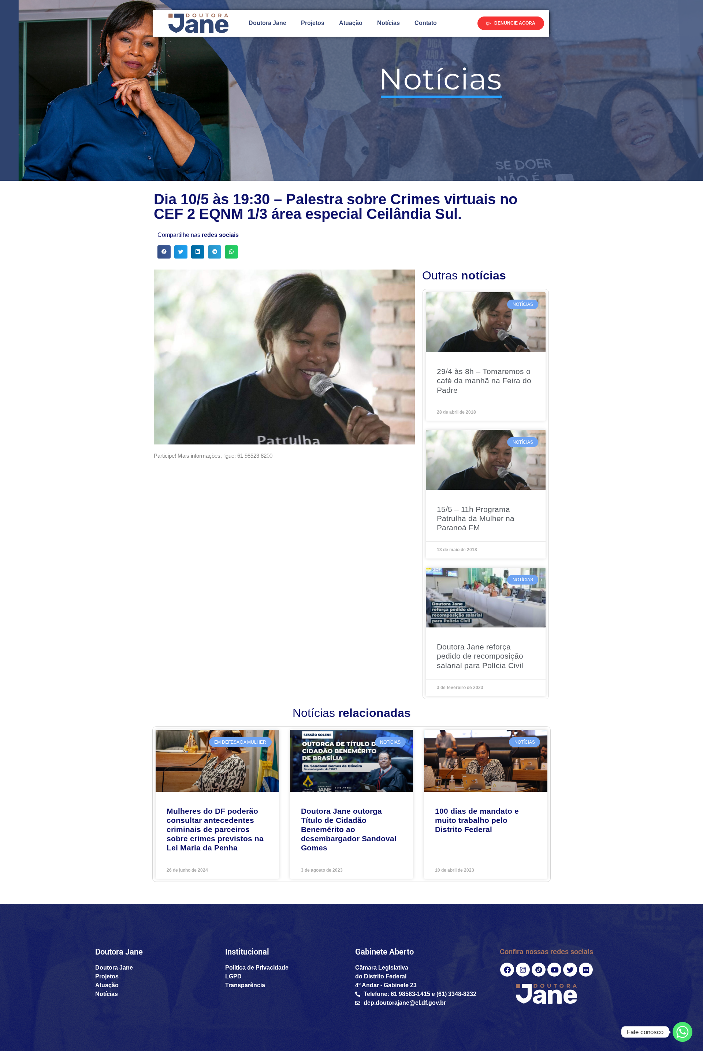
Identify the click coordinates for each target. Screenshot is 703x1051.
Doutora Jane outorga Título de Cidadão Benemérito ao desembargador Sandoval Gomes (349, 829)
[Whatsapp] (682, 1032)
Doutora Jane (267, 23)
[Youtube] (554, 970)
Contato (425, 23)
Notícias (388, 23)
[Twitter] (570, 970)
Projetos (312, 23)
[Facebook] (507, 970)
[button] (164, 252)
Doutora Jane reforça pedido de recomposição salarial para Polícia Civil (480, 655)
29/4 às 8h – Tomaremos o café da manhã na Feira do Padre (484, 380)
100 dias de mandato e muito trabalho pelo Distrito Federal (477, 820)
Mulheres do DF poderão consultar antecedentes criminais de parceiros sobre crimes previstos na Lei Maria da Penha (215, 829)
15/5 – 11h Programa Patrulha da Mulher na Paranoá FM (475, 518)
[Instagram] (523, 970)
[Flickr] (586, 970)
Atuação (350, 23)
